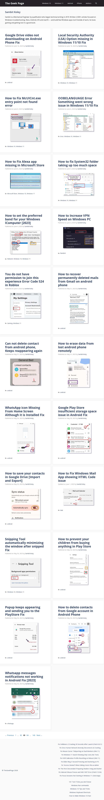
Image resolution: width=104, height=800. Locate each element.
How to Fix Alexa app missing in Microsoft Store (24, 163)
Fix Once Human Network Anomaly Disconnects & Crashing (80, 748)
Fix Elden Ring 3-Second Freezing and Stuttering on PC (80, 762)
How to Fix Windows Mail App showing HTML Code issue (77, 477)
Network (10, 259)
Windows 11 (59, 3)
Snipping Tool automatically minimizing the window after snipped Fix (24, 544)
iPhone (79, 3)
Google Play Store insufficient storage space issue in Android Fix (77, 411)
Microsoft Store (12, 194)
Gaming (9, 323)
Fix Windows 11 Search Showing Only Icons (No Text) (80, 755)
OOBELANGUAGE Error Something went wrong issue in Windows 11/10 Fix (78, 101)
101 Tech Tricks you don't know (80, 782)
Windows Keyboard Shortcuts (80, 792)
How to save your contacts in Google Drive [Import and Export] (25, 477)
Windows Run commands (80, 785)
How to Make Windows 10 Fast (80, 796)
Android (70, 3)
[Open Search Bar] (96, 3)
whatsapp (10, 723)
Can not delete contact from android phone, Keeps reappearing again (23, 347)
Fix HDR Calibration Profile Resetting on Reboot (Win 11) (80, 758)
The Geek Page (14, 3)
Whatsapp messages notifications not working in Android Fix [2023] (24, 676)
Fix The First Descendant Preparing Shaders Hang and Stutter (80, 769)
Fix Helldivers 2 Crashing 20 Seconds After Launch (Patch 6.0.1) (80, 744)
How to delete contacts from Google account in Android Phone (75, 611)
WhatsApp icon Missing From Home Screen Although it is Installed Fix (24, 411)
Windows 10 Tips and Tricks (80, 789)
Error (61, 136)
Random (63, 253)
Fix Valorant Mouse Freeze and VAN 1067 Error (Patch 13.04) (80, 772)
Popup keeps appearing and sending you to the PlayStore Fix (22, 611)
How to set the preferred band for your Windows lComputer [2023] (23, 219)
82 (21, 735)
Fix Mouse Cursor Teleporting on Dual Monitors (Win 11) (80, 751)
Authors (88, 3)
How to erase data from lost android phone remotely (76, 347)
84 (28, 735)
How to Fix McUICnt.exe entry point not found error (23, 101)
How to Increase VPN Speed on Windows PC (74, 217)
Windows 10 (46, 3)
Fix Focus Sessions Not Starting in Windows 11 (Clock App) (80, 776)
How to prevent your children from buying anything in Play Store (74, 542)
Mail (61, 510)
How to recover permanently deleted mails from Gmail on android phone (78, 279)
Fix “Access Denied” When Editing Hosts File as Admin (80, 765)
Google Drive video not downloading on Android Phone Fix (23, 38)
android (9, 82)
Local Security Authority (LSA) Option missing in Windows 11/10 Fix (76, 38)
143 (34, 735)
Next (39, 735)
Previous (9, 735)
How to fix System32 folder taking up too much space (78, 163)
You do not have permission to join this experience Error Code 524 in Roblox (24, 279)
